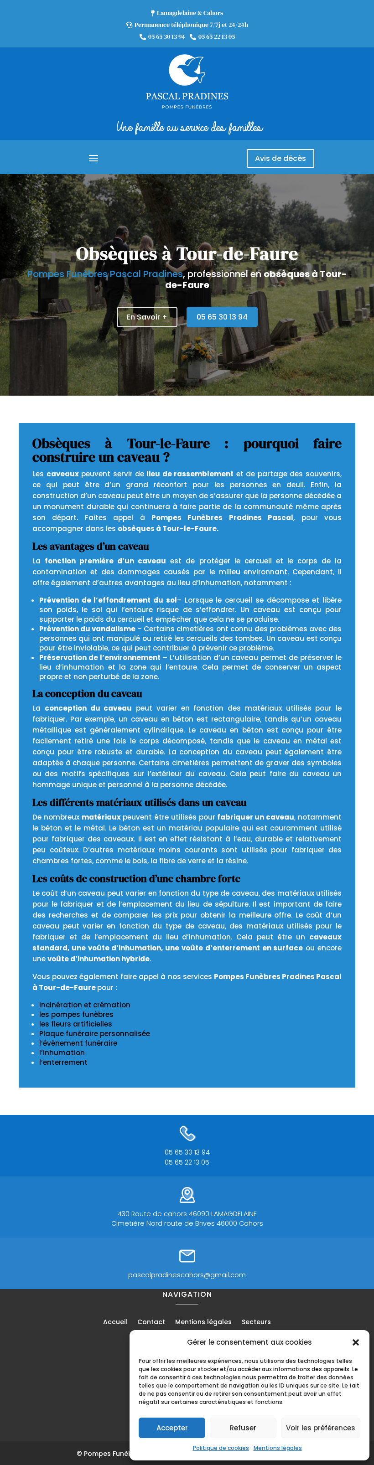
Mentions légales (278, 1448)
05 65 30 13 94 (222, 317)
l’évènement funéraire (78, 1043)
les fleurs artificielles (75, 1024)
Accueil (115, 1322)
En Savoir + (147, 317)
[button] (355, 1342)
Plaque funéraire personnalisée (94, 1033)
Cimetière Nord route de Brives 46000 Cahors (187, 1223)
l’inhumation (62, 1052)
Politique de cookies (221, 1448)
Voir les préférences (320, 1428)
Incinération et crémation (84, 1005)
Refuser (243, 1428)
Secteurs (256, 1322)
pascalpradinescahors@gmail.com (187, 1274)
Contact (151, 1322)
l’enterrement (63, 1062)
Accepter (172, 1428)
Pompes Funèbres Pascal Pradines (105, 274)
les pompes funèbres (76, 1014)
